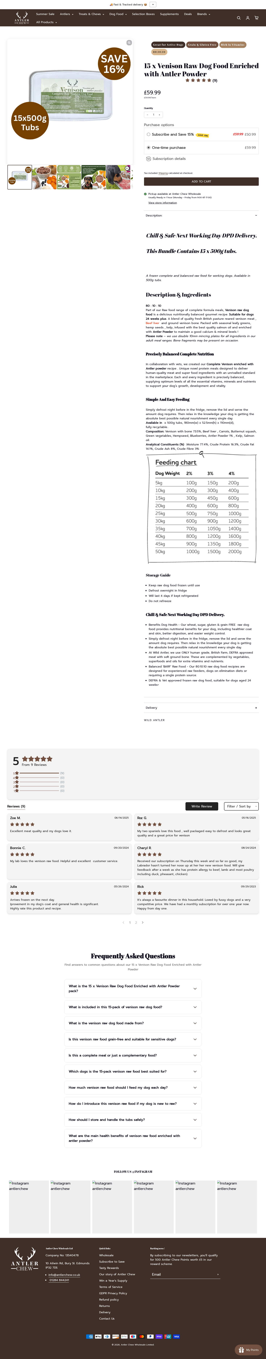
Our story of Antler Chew (117, 1274)
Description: (154, 215)
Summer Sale (45, 14)
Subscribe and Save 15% (180, 134)
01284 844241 (58, 1280)
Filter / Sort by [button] (239, 806)
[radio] (148, 134)
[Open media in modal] (129, 42)
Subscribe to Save (112, 1262)
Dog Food (116, 14)
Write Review (201, 806)
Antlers (65, 14)
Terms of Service (111, 1287)
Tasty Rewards (109, 1268)
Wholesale (106, 1255)
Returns (104, 1306)
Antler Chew (127, 1344)
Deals (188, 14)
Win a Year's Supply (113, 1281)
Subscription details (169, 158)
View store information (162, 203)
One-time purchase (169, 147)
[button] (201, 80)
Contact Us (107, 1319)
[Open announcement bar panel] (153, 4)
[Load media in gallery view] (20, 177)
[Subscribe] (218, 1274)
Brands (202, 14)
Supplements (169, 14)
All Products (45, 22)
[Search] (239, 18)
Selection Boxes (143, 14)
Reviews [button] (16, 806)
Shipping (163, 173)
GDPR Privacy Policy (113, 1293)
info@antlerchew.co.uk (64, 1275)
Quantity (148, 108)
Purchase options (159, 124)
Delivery (151, 708)
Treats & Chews (90, 14)
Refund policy (109, 1300)
